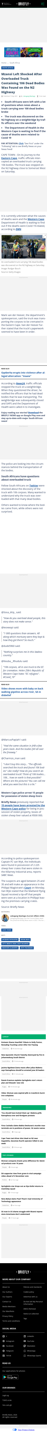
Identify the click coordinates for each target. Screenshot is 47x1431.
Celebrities (5, 1049)
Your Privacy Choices (26, 1430)
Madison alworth (10, 948)
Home (3, 62)
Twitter (33, 485)
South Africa (15, 62)
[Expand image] (44, 236)
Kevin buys (25, 939)
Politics (4, 1180)
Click (21, 143)
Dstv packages (27, 948)
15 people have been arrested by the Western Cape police (23, 807)
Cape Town (6, 930)
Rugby (4, 1087)
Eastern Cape (9, 158)
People (4, 1099)
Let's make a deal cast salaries (15, 944)
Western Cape (36, 219)
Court (27, 887)
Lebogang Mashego (29, 96)
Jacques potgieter (10, 939)
